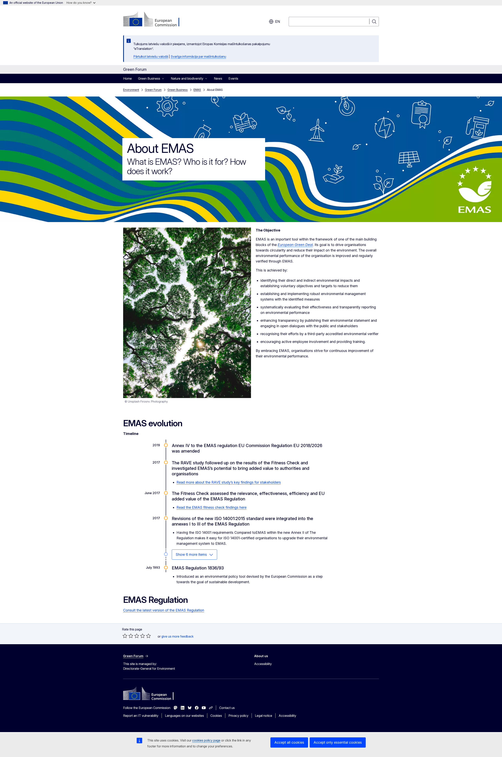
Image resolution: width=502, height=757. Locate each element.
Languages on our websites (184, 716)
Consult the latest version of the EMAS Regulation (163, 610)
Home (127, 78)
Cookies (216, 716)
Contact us (227, 708)
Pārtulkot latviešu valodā (150, 56)
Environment (131, 89)
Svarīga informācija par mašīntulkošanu (198, 56)
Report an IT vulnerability (140, 716)
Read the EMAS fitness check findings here (211, 507)
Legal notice (263, 716)
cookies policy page (206, 740)
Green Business (177, 89)
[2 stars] (128, 635)
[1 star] (125, 635)
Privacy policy (238, 716)
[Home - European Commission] (154, 19)
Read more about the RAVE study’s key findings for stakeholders (228, 482)
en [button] (277, 21)
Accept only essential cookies (338, 742)
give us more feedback (177, 636)
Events (233, 78)
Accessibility (263, 664)
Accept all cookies (289, 742)
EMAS (197, 89)
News (218, 78)
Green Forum (153, 89)
